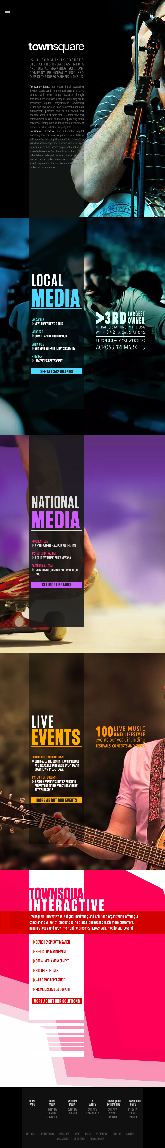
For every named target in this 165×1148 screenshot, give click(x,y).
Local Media (52, 1103)
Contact (113, 1113)
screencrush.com (42, 565)
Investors (64, 1134)
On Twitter (79, 1139)
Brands (52, 1113)
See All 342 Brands (56, 371)
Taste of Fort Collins (44, 777)
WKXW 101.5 (38, 319)
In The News (101, 1134)
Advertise (52, 1117)
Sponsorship (92, 1113)
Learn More (72, 1113)
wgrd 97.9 (37, 331)
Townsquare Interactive (112, 1103)
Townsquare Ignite (132, 1103)
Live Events (92, 1103)
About (77, 1134)
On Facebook (63, 1139)
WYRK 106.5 (38, 344)
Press (88, 1134)
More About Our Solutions (57, 1001)
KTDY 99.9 (37, 356)
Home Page (32, 1103)
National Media (72, 1103)
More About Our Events (56, 800)
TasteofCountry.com (44, 553)
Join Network (47, 1134)
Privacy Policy (97, 1139)
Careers (113, 1117)
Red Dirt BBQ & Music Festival (48, 757)
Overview (52, 1109)
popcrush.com (40, 541)
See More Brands (56, 585)
